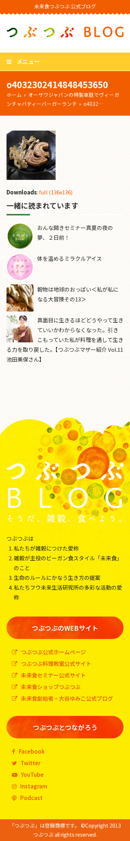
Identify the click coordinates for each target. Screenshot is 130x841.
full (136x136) (56, 192)
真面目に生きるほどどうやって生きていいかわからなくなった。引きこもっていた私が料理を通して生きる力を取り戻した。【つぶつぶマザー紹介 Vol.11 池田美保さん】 (65, 339)
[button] (23, 61)
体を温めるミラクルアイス (69, 258)
